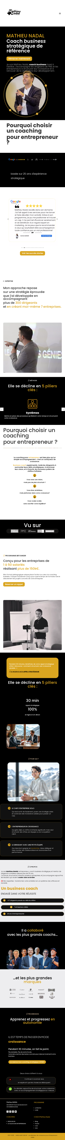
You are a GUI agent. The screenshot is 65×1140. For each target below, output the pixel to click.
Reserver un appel (14, 584)
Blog (36, 1121)
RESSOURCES (11, 1121)
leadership (35, 848)
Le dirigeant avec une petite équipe (27, 845)
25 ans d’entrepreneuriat (15, 914)
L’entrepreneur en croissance (25, 826)
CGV (36, 1126)
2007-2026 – (12, 1135)
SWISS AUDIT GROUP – (22, 1135)
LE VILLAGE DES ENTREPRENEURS (17, 1123)
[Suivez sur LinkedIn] (13, 1112)
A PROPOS (38, 1108)
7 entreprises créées (21, 907)
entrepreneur (34, 457)
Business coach (19, 465)
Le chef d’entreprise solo (23, 808)
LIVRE (36, 1110)
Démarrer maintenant (19, 58)
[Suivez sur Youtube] (16, 1112)
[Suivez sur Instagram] (10, 1112)
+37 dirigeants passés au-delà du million (21, 900)
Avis (36, 1128)
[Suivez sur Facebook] (8, 1112)
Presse (37, 1123)
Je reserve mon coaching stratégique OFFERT (27, 1062)
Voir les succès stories (32, 253)
